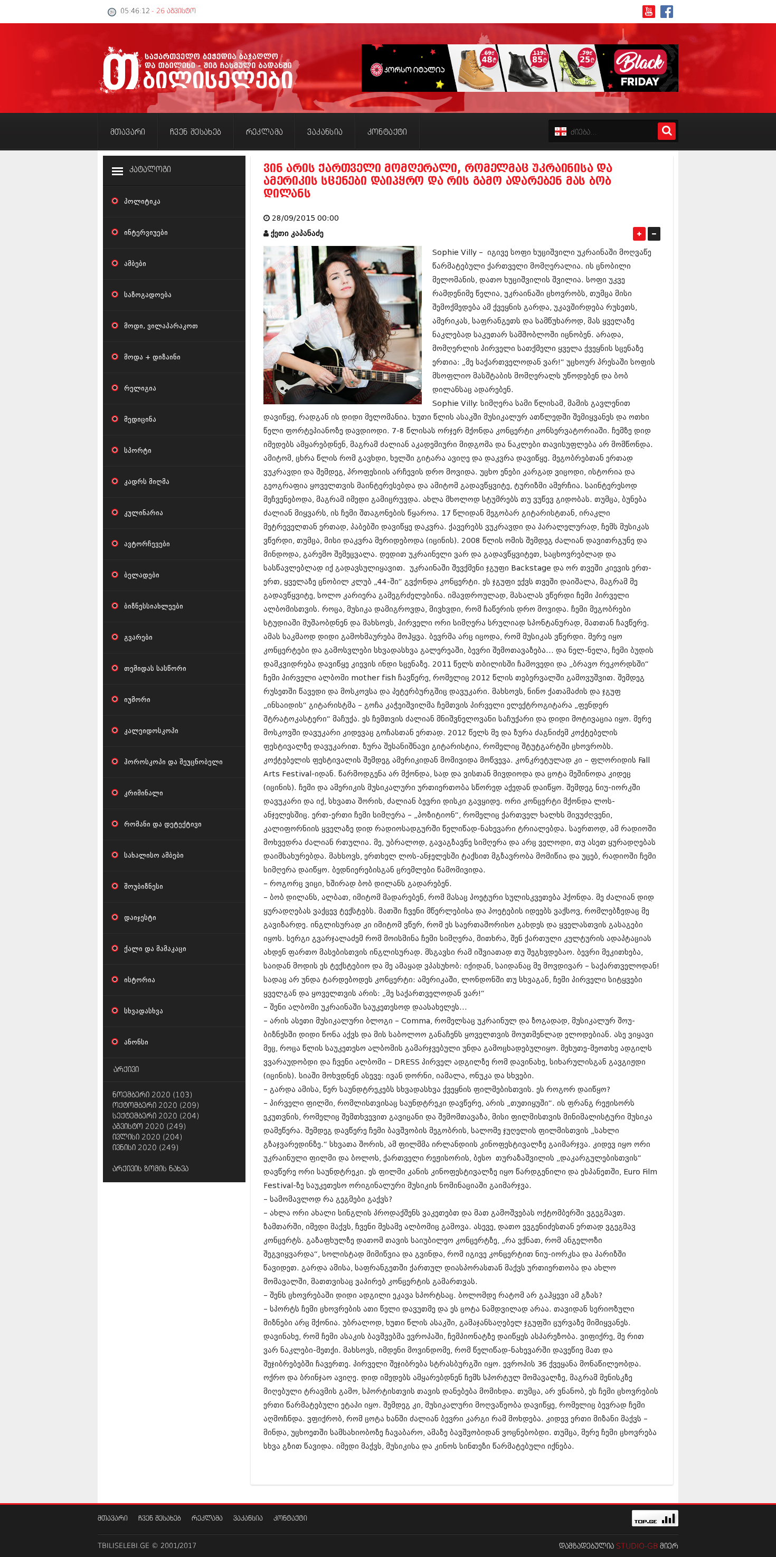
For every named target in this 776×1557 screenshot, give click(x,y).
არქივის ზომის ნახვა (150, 1169)
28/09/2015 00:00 (305, 218)
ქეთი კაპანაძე (297, 233)
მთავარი (113, 1518)
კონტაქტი (290, 1518)
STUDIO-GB (637, 1546)
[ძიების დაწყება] (667, 131)
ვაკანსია (248, 1518)
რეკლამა (207, 1518)
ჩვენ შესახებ (159, 1518)
